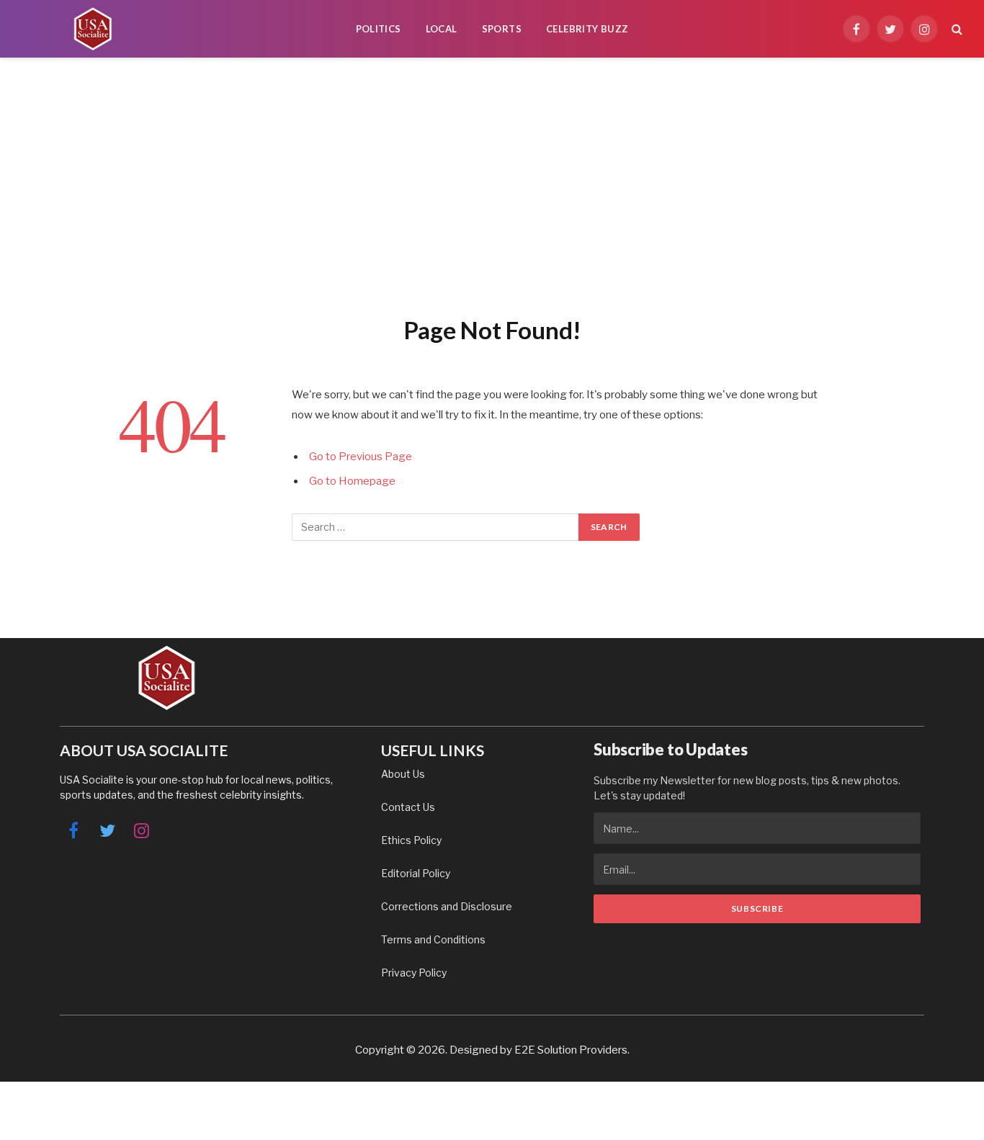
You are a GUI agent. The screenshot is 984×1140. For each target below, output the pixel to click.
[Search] (955, 29)
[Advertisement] (492, 183)
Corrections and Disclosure (446, 906)
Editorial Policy (415, 873)
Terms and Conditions (433, 939)
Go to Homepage (352, 481)
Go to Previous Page (360, 456)
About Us (403, 774)
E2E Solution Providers (570, 1049)
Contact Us (408, 807)
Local (441, 29)
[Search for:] (436, 527)
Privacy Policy (414, 972)
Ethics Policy (411, 840)
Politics (378, 29)
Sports (502, 29)
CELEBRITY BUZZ (587, 29)
